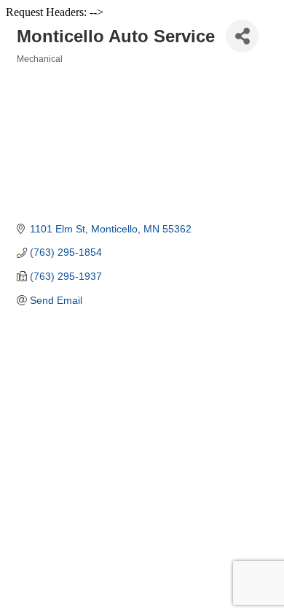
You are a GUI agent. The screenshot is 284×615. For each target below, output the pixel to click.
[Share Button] (242, 36)
